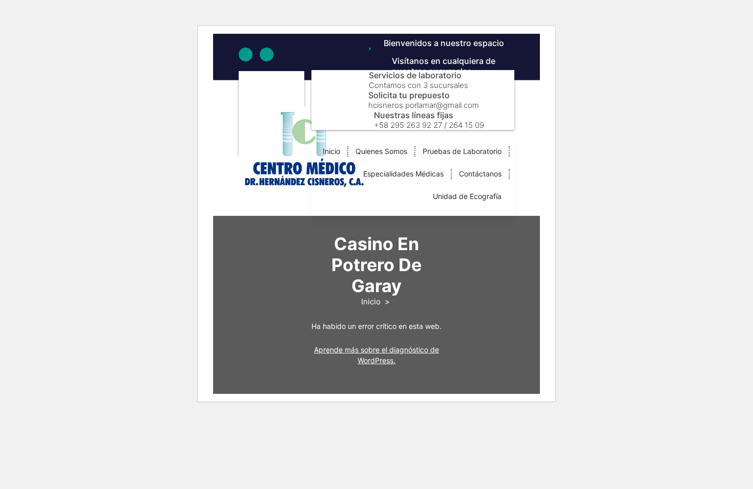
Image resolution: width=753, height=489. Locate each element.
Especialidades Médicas (403, 173)
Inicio (331, 151)
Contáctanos (480, 173)
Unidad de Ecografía (467, 196)
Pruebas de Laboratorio (462, 151)
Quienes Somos (381, 151)
